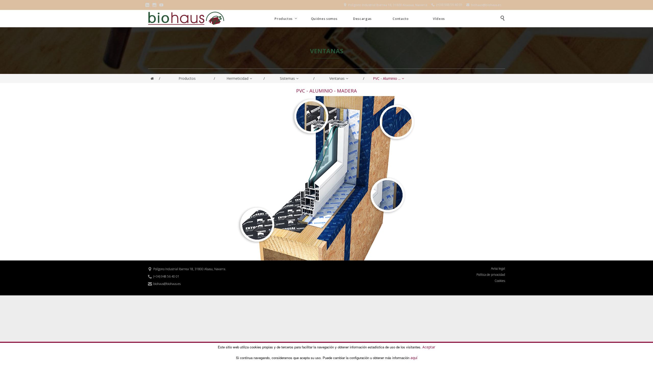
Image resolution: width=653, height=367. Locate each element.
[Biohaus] (186, 18)
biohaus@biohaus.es (483, 5)
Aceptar (428, 346)
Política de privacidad (490, 275)
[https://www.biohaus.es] (152, 78)
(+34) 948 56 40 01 (447, 5)
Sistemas (287, 78)
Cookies (500, 281)
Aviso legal (498, 268)
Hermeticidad (237, 78)
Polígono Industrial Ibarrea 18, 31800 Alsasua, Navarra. (386, 5)
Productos (187, 78)
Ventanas (337, 78)
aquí (413, 357)
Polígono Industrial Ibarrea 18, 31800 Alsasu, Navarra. (187, 269)
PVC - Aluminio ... (386, 78)
